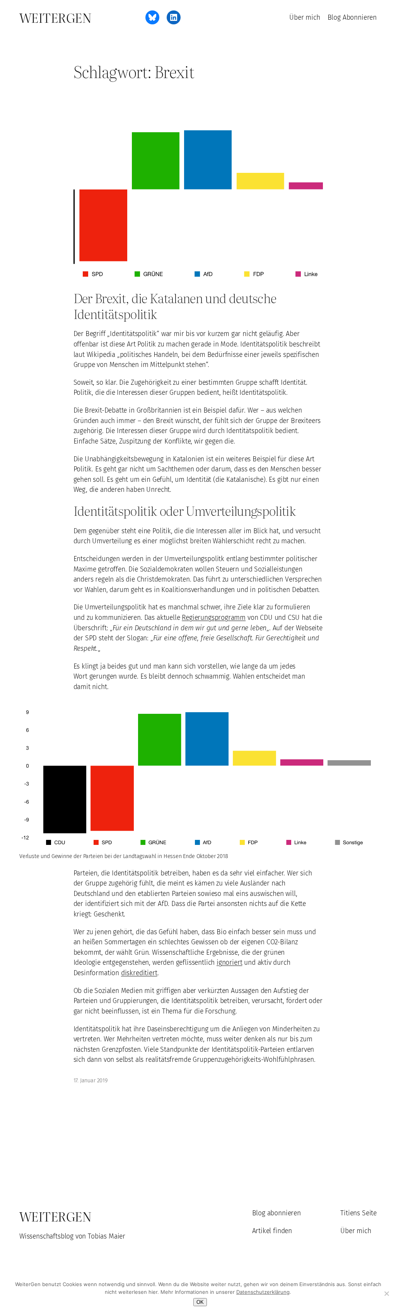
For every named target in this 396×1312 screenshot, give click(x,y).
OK (200, 1302)
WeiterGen (55, 17)
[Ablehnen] (386, 1293)
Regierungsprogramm (214, 617)
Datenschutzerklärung (263, 1292)
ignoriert (229, 962)
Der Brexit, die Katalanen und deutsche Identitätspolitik (175, 305)
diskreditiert (139, 973)
